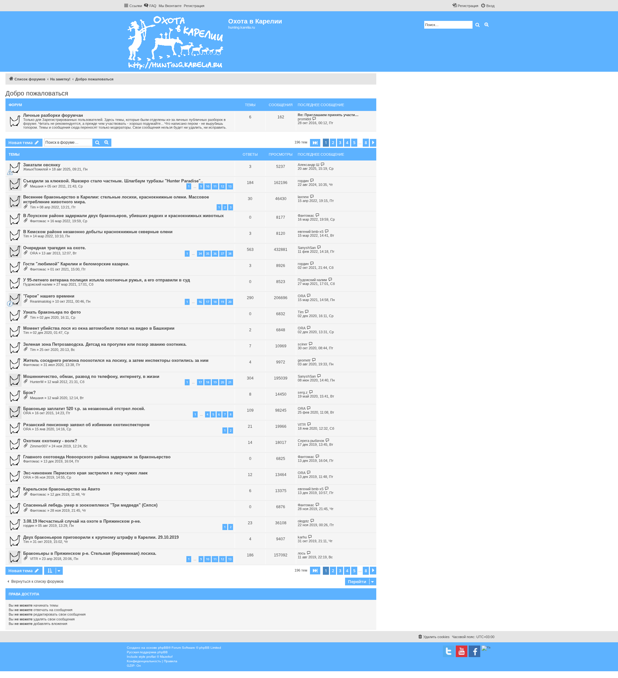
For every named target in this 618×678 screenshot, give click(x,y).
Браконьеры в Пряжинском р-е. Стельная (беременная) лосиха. (89, 553)
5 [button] (354, 142)
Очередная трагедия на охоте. (54, 247)
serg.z (303, 392)
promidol (304, 119)
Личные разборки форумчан (53, 115)
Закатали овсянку (41, 164)
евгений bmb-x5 (310, 232)
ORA (34, 253)
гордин (303, 181)
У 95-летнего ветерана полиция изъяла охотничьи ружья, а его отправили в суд (106, 280)
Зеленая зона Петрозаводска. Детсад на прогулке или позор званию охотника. (105, 344)
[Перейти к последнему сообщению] (322, 164)
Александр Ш (308, 165)
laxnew (303, 197)
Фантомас (38, 221)
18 (215, 302)
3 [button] (340, 142)
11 (215, 186)
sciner (302, 344)
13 (229, 186)
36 (215, 254)
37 (222, 254)
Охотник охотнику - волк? (50, 440)
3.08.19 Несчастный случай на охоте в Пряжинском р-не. (82, 521)
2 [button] (333, 142)
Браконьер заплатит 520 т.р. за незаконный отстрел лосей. (84, 408)
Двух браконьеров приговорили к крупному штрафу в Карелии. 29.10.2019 (101, 537)
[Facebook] (474, 651)
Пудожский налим (37, 284)
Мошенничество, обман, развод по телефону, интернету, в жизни (91, 376)
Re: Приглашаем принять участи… (328, 115)
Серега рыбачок (311, 441)
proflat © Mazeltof (159, 656)
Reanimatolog (40, 301)
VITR (302, 424)
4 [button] (347, 142)
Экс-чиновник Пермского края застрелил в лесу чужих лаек (85, 473)
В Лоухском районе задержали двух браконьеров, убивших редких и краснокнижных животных (123, 215)
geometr (304, 360)
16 (200, 302)
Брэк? (29, 392)
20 (229, 302)
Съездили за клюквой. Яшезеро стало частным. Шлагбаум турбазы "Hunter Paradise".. (113, 181)
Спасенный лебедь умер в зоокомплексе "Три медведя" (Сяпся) (90, 505)
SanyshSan (307, 248)
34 (200, 254)
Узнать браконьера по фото (52, 312)
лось (301, 553)
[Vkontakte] (448, 651)
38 (229, 254)
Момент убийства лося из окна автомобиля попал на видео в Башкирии (98, 328)
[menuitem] (150, 6)
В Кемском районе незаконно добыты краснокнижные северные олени (98, 231)
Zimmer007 (39, 446)
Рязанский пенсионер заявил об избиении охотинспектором (86, 424)
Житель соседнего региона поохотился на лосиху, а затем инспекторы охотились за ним (116, 360)
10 (207, 186)
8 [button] (366, 142)
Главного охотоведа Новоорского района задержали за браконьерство (97, 456)
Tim (33, 207)
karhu (302, 537)
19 (222, 302)
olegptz (303, 521)
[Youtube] (461, 651)
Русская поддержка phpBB (147, 652)
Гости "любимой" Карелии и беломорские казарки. (76, 263)
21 (229, 382)
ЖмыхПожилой (35, 169)
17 (207, 302)
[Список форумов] (176, 41)
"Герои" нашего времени (48, 296)
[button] (315, 143)
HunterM (36, 382)
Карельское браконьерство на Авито (61, 489)
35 (207, 254)
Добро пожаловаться (36, 93)
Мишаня (36, 186)
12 (222, 186)
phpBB (163, 647)
